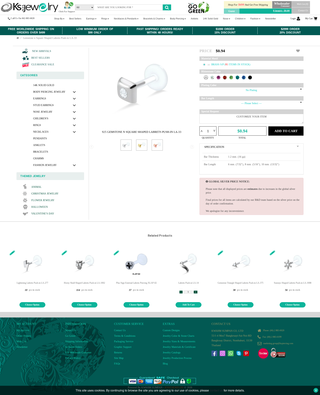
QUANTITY (208, 137)
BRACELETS (40, 151)
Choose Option (32, 304)
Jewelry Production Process (177, 358)
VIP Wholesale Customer (78, 352)
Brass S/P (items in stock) (230, 64)
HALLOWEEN (39, 207)
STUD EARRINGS (43, 105)
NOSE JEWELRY (42, 111)
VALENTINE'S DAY (42, 213)
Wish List (21, 341)
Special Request (210, 111)
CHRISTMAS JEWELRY (45, 193)
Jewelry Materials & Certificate (179, 347)
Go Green (70, 336)
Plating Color (208, 85)
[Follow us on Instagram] (222, 353)
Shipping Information (76, 341)
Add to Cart (286, 131)
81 (227, 64)
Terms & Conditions (124, 336)
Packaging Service (123, 341)
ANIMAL (36, 187)
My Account (22, 330)
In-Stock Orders (73, 347)
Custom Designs (171, 330)
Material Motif (209, 58)
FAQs (117, 363)
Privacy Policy (73, 358)
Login (293, 18)
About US (70, 330)
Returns (118, 352)
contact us (216, 390)
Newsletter (22, 347)
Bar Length (207, 98)
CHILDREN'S (40, 118)
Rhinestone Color (211, 71)
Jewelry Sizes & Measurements (179, 341)
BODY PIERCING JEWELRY (49, 91)
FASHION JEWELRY (45, 165)
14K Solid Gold (43, 85)
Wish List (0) (302, 4)
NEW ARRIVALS (41, 51)
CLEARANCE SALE (42, 64)
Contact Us (303, 10)
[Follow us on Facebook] (214, 353)
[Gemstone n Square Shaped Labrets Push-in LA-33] (126, 145)
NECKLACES (41, 131)
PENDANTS (40, 138)
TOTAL (242, 137)
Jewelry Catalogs (171, 352)
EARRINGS (39, 98)
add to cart (188, 304)
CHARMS (38, 158)
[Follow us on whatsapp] (230, 353)
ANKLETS (39, 145)
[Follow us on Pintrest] (246, 353)
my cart (309, 18)
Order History (23, 336)
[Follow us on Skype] (238, 353)
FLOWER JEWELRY (42, 200)
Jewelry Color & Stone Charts (178, 336)
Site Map (119, 358)
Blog (165, 363)
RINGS (37, 125)
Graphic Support (122, 347)
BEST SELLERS (40, 57)
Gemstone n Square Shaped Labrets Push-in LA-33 (50, 38)
